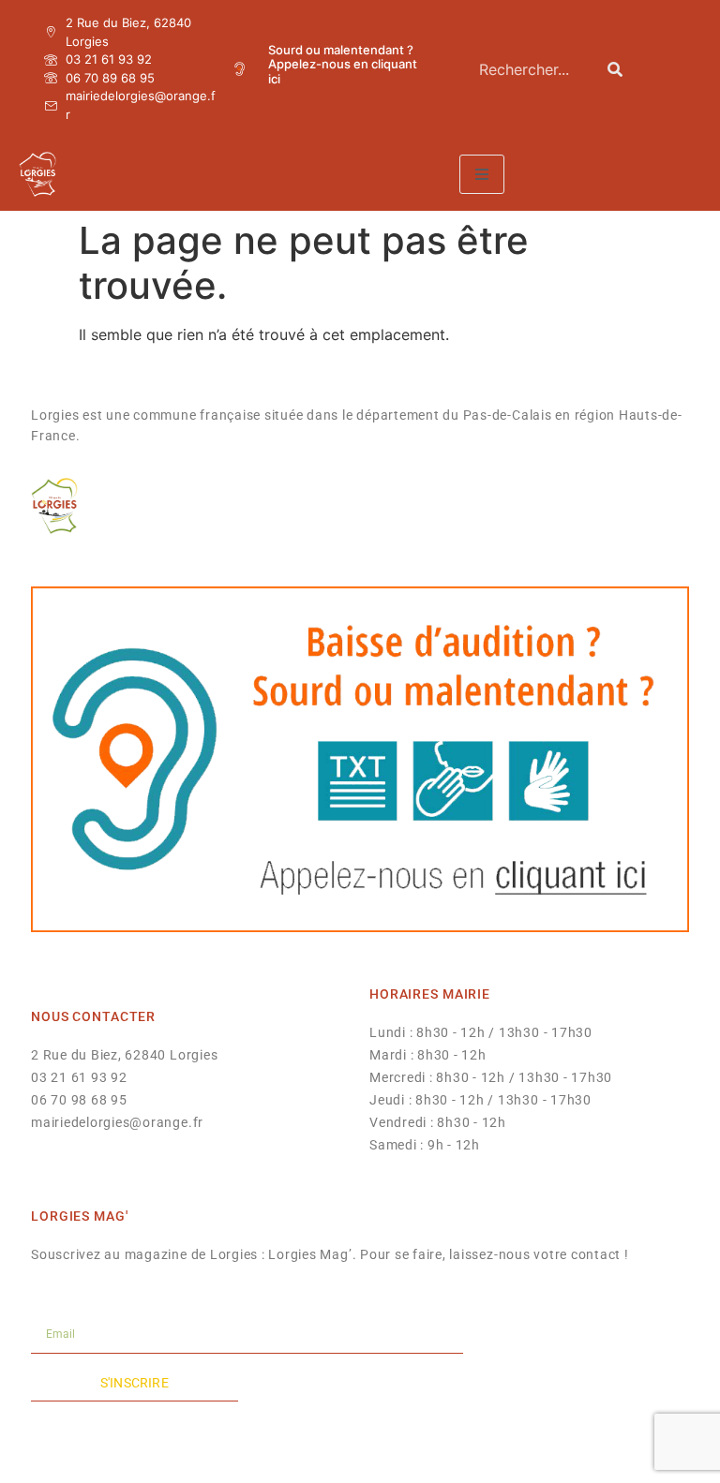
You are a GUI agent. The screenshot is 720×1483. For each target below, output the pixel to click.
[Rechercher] (615, 68)
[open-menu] (481, 174)
